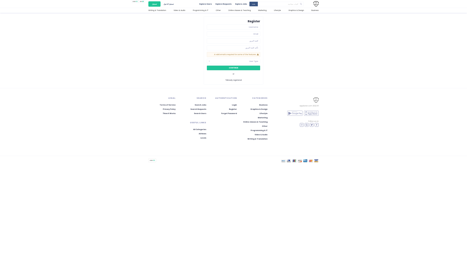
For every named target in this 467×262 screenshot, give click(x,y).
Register (233, 109)
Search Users (200, 113)
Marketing (262, 10)
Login (234, 105)
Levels (203, 138)
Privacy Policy (169, 109)
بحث (253, 4)
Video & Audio (179, 10)
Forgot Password (229, 113)
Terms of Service (168, 105)
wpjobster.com (306, 106)
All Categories (199, 129)
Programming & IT (200, 10)
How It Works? (169, 113)
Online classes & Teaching (239, 10)
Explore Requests (224, 4)
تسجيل (154, 4)
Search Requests (198, 109)
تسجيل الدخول (169, 4)
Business (315, 10)
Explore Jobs (241, 4)
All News (202, 133)
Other (218, 10)
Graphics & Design (296, 10)
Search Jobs (200, 105)
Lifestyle (277, 10)
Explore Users (205, 4)
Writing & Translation (157, 10)
